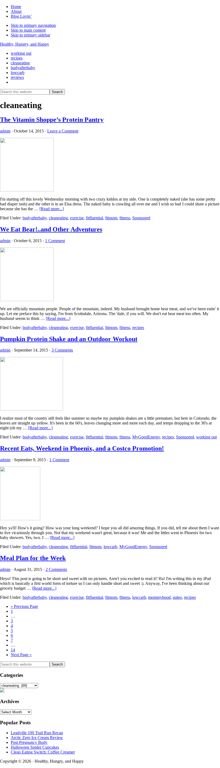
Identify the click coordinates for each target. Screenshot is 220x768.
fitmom (111, 218)
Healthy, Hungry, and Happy (24, 44)
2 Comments (56, 569)
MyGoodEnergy (146, 437)
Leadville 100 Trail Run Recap (37, 732)
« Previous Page (24, 606)
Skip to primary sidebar (30, 35)
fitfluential (94, 218)
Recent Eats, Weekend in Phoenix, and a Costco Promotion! (82, 448)
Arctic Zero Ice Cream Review (37, 737)
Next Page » (21, 654)
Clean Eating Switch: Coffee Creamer (43, 752)
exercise (77, 218)
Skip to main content (28, 30)
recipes (138, 327)
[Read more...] (51, 208)
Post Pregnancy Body (29, 742)
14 (13, 650)
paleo (177, 597)
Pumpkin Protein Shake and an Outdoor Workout (68, 338)
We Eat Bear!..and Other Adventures (51, 229)
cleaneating (58, 218)
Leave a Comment (62, 131)
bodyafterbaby (35, 218)
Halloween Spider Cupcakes (35, 747)
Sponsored (141, 218)
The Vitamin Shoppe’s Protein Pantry (52, 119)
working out (206, 437)
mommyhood (159, 597)
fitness (124, 218)
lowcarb (110, 546)
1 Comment (55, 240)
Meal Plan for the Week (33, 558)
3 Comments (62, 350)
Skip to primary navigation (33, 25)
